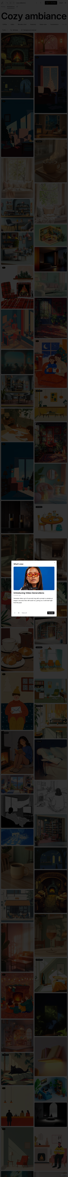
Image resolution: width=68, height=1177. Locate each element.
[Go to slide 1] (31, 588)
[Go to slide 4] (35, 588)
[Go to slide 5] (36, 588)
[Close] (55, 562)
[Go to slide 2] (32, 588)
